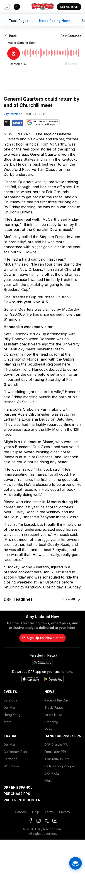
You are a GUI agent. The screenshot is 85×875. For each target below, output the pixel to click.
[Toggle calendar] (17, 7)
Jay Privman (13, 114)
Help (35, 812)
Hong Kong (12, 715)
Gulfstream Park (15, 752)
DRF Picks (51, 773)
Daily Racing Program (60, 766)
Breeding (51, 722)
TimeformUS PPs (57, 759)
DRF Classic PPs (56, 744)
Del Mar (9, 707)
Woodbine (11, 766)
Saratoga (10, 700)
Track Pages (53, 707)
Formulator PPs (55, 752)
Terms (49, 812)
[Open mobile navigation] (7, 7)
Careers (21, 812)
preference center (22, 800)
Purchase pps (17, 794)
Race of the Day (56, 700)
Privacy (64, 812)
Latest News (53, 715)
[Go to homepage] (42, 6)
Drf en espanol (18, 787)
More (8, 722)
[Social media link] (30, 820)
